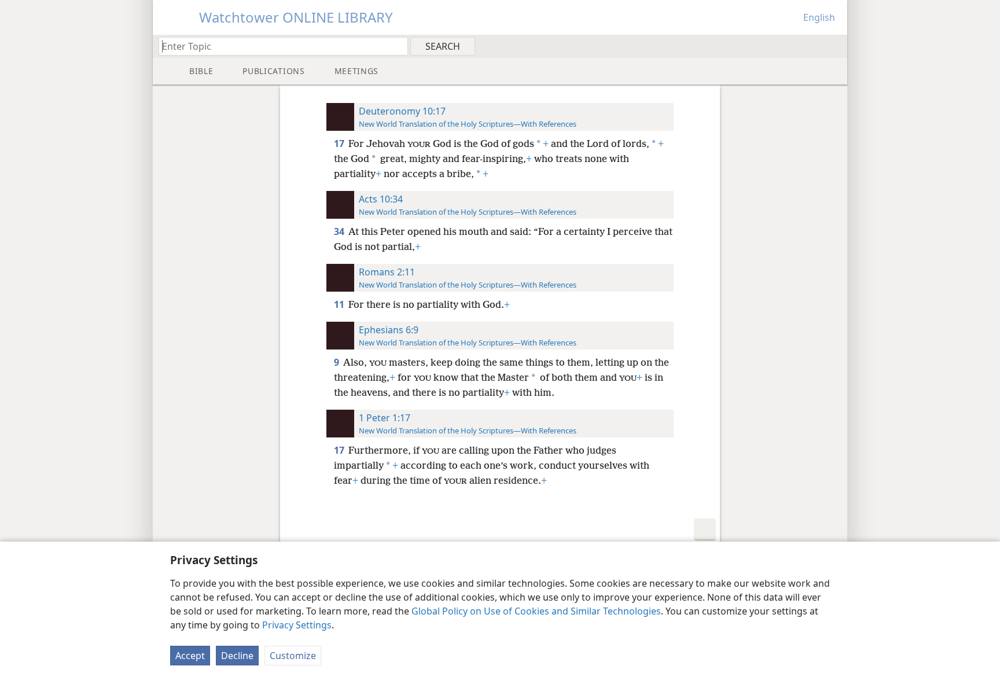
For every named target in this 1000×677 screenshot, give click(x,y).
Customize (293, 655)
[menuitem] (834, 45)
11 (340, 304)
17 (340, 143)
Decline (237, 655)
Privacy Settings (297, 625)
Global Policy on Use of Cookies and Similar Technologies (536, 611)
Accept (190, 655)
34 (340, 231)
